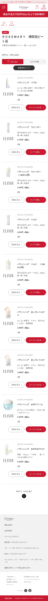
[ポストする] (25, 590)
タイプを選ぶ (35, 152)
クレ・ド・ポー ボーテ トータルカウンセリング (21, 548)
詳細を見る (15, 107)
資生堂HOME (8, 598)
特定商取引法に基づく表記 (31, 576)
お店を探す (8, 531)
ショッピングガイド (11, 536)
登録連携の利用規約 (11, 582)
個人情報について (11, 579)
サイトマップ (10, 584)
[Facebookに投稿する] (29, 590)
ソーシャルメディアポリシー (32, 579)
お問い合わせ (27, 582)
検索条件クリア (24, 68)
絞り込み (14, 62)
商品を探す (8, 525)
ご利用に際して (10, 576)
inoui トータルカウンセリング (15, 554)
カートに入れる (35, 107)
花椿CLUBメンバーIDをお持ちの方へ (17, 568)
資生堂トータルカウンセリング (15, 542)
